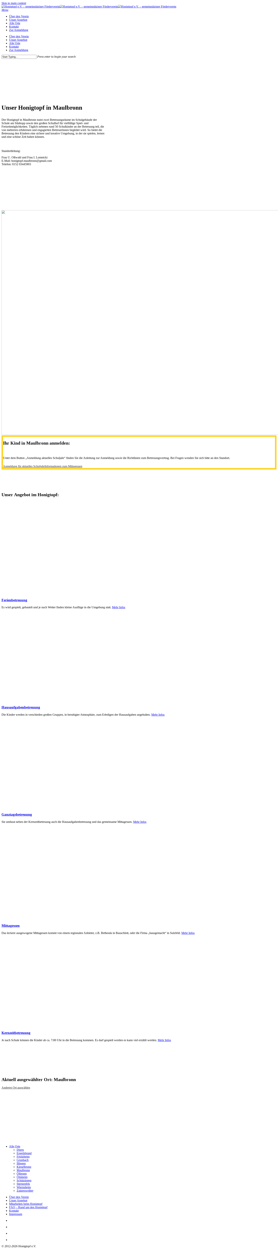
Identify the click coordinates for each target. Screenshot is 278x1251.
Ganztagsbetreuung (17, 814)
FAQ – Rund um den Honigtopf (28, 1207)
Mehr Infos (118, 607)
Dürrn (20, 1149)
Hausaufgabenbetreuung (21, 707)
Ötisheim (22, 1177)
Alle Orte (14, 43)
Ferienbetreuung (14, 600)
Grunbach (23, 1160)
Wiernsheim (24, 1187)
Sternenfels (23, 1183)
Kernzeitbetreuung (16, 1033)
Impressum (15, 1214)
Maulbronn (23, 1170)
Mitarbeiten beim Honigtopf (25, 1203)
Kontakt (14, 46)
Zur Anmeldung (18, 50)
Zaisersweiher (25, 1190)
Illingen (21, 1163)
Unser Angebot (18, 39)
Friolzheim (23, 1156)
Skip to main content (14, 3)
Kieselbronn (24, 1166)
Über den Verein (19, 36)
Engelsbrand (24, 1153)
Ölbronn (22, 1173)
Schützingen (24, 1180)
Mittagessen (11, 926)
